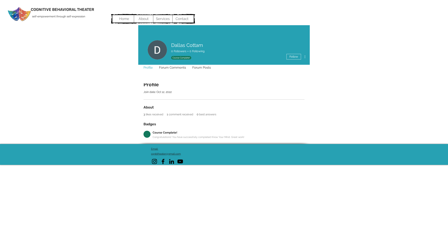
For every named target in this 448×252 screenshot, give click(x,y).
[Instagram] (154, 161)
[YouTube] (180, 161)
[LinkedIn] (171, 161)
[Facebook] (163, 161)
